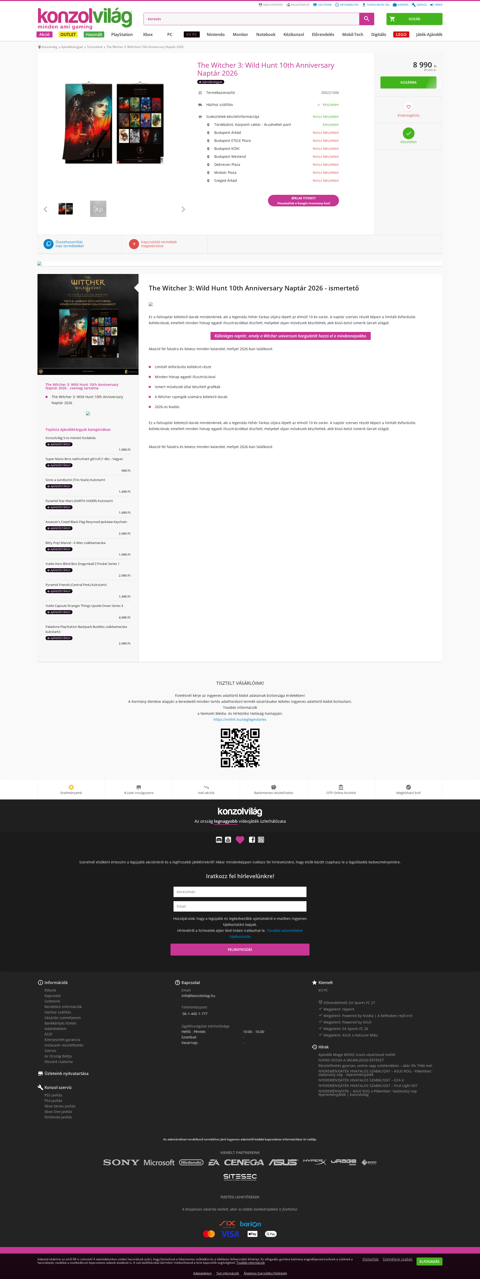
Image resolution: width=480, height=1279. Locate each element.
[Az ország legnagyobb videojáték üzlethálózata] (85, 18)
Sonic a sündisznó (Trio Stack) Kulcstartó (75, 480)
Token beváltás (378, 4)
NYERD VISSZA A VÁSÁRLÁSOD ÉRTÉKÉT (351, 1060)
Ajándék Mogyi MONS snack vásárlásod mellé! (357, 1054)
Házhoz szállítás (57, 1012)
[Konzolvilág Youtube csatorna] (228, 840)
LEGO (401, 34)
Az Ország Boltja (58, 1056)
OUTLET (68, 34)
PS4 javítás (53, 1100)
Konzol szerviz (58, 1087)
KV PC (191, 34)
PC (169, 34)
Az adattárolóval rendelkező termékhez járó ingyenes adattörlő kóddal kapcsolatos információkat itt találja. (240, 1139)
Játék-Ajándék (429, 34)
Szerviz (421, 4)
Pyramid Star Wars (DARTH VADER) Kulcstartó (79, 501)
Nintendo (216, 34)
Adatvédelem (55, 1028)
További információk (250, 1263)
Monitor (240, 34)
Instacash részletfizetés (64, 1045)
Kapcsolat (52, 995)
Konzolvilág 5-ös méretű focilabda (71, 438)
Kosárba (408, 82)
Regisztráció (300, 4)
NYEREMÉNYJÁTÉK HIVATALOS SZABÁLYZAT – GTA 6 (361, 1080)
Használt (94, 34)
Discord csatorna (58, 1061)
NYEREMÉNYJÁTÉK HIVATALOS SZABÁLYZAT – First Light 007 (368, 1085)
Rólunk (50, 990)
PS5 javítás (53, 1095)
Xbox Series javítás (60, 1106)
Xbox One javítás (58, 1111)
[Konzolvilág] (240, 812)
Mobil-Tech (352, 34)
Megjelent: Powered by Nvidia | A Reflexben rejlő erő (365, 1015)
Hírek (438, 4)
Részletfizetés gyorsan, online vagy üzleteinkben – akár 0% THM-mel (375, 1065)
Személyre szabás (397, 1259)
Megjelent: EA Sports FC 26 (343, 1028)
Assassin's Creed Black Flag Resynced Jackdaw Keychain (86, 521)
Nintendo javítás (58, 1117)
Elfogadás (430, 1261)
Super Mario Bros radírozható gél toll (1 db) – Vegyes (84, 459)
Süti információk (227, 1273)
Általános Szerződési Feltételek (265, 1273)
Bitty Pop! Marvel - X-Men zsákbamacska (76, 542)
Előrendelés (323, 34)
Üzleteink (325, 4)
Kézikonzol (294, 34)
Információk (349, 4)
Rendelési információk (63, 1006)
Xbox (148, 34)
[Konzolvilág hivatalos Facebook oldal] (252, 840)
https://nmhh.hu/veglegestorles (240, 719)
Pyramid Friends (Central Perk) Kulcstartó (76, 584)
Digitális (378, 34)
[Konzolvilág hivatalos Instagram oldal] (261, 840)
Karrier (403, 4)
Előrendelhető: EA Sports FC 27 (346, 1002)
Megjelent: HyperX (336, 1009)
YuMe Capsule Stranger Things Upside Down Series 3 (84, 605)
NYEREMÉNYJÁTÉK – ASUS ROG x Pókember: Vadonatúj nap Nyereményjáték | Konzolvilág (367, 1093)
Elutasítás (370, 1259)
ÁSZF (48, 1034)
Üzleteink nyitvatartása (66, 1073)
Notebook (266, 34)
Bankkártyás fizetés (60, 1023)
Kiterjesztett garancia (62, 1039)
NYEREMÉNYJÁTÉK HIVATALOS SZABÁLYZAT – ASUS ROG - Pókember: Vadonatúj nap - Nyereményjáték (375, 1073)
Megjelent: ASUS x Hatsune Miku (348, 1034)
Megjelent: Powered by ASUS (345, 1022)
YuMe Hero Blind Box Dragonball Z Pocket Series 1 (83, 563)
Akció (44, 34)
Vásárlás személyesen (62, 1017)
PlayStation (122, 34)
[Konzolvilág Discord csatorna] (219, 840)
